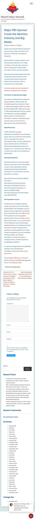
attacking (11, 144)
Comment (10, 303)
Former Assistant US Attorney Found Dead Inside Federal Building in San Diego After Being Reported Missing (17, 397)
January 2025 (12, 465)
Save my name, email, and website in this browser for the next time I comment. (17, 349)
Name (9, 325)
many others (21, 237)
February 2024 (13, 488)
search (7, 167)
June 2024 (12, 480)
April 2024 (12, 484)
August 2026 (12, 426)
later (23, 218)
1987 (14, 195)
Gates (8, 235)
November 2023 (13, 492)
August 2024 (12, 476)
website (6, 102)
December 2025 (13, 442)
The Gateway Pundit (15, 263)
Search (5, 366)
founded (27, 109)
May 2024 (11, 482)
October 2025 (13, 446)
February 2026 (13, 438)
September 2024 (13, 474)
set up (27, 218)
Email (9, 332)
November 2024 (13, 469)
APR (6, 146)
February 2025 (13, 463)
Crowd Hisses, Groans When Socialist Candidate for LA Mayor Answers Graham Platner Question (17, 381)
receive (13, 230)
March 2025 (12, 461)
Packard (20, 235)
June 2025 (12, 455)
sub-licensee (26, 220)
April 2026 (12, 434)
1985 (17, 190)
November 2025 (13, 444)
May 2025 (11, 457)
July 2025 (11, 453)
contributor (7, 65)
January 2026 (12, 440)
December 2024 (13, 467)
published (26, 141)
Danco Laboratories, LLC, (11, 220)
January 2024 (12, 490)
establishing (8, 225)
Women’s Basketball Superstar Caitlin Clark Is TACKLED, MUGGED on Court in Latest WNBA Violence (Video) (18, 403)
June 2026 (12, 430)
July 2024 (11, 478)
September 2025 (13, 449)
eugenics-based (9, 211)
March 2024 (12, 486)
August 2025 (12, 451)
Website (9, 339)
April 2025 (12, 459)
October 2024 (13, 471)
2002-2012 (22, 185)
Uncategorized (15, 267)
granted (18, 132)
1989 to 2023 (25, 213)
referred (18, 137)
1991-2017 (8, 181)
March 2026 (12, 436)
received (16, 114)
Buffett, (13, 235)
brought (21, 216)
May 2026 (11, 432)
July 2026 (11, 428)
